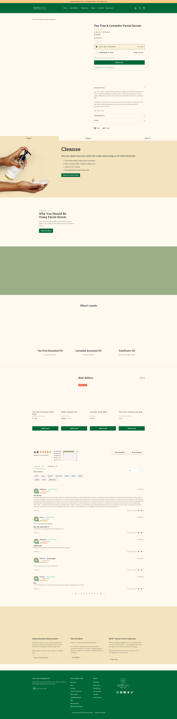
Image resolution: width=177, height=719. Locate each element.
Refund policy (74, 703)
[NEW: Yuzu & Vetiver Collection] (127, 626)
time (44, 480)
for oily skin (98, 29)
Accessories (97, 691)
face (43, 476)
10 (101, 593)
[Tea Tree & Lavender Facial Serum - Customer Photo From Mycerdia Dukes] (91, 453)
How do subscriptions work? (105, 58)
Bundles (95, 694)
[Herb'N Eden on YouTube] (125, 692)
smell (37, 480)
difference (52, 480)
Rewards (101, 8)
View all (142, 378)
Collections (85, 8)
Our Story (73, 682)
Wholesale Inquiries (76, 706)
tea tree (58, 476)
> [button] (104, 593)
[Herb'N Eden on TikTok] (132, 692)
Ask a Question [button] (120, 452)
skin (36, 476)
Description (99, 88)
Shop (65, 8)
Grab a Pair (114, 659)
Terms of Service (75, 691)
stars (73, 476)
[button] (139, 510)
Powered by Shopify (100, 712)
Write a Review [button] (136, 452)
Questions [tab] (51, 466)
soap (80, 476)
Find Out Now (46, 231)
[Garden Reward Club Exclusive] (50, 626)
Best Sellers (74, 8)
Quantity (98, 38)
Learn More (76, 657)
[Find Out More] (88, 626)
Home (34, 19)
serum (50, 476)
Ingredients (99, 115)
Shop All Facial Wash (70, 175)
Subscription (110, 8)
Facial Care (96, 688)
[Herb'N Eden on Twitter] (128, 692)
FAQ (71, 700)
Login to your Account (41, 657)
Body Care (96, 685)
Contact (73, 688)
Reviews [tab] (37, 466)
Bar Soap (96, 682)
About (93, 8)
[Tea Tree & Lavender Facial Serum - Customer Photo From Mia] (85, 453)
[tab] (29, 138)
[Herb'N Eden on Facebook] (121, 692)
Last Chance (97, 697)
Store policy (74, 694)
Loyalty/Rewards (75, 697)
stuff (66, 476)
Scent (96, 120)
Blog (71, 685)
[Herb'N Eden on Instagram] (117, 692)
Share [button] (37, 510)
